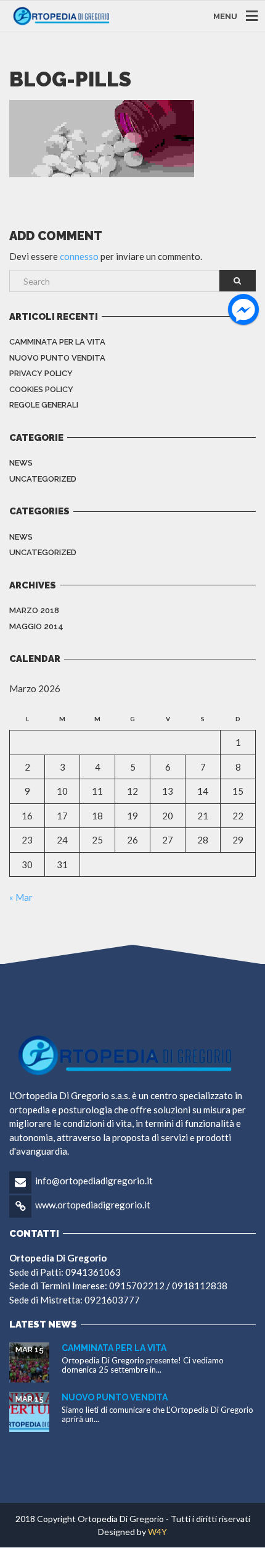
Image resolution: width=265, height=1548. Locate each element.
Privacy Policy (41, 373)
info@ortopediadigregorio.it (94, 1180)
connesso (79, 256)
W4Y (157, 1531)
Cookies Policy (41, 389)
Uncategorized (42, 478)
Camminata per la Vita (57, 341)
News (21, 462)
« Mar (21, 897)
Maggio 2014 (36, 626)
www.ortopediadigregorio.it (92, 1204)
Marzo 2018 (34, 610)
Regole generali (43, 404)
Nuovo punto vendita (57, 357)
